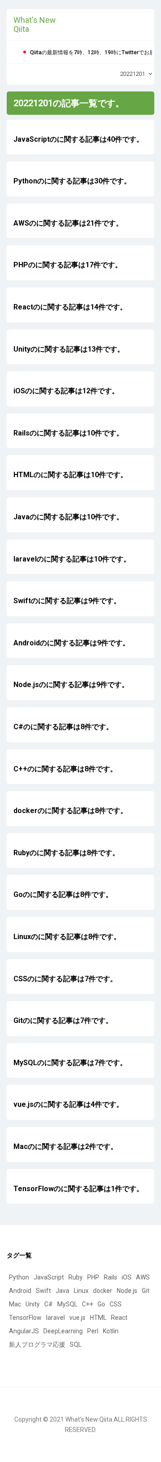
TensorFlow (25, 1317)
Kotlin (111, 1331)
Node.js (127, 1290)
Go (101, 1304)
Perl (92, 1331)
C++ (87, 1304)
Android (20, 1290)
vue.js (77, 1317)
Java (62, 1290)
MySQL (67, 1304)
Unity (32, 1304)
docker (102, 1290)
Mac (15, 1304)
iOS (126, 1277)
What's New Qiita (34, 24)
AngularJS (24, 1331)
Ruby (75, 1277)
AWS (143, 1277)
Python (19, 1277)
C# (48, 1304)
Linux (81, 1290)
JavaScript (49, 1277)
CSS (116, 1304)
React (119, 1317)
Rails (110, 1277)
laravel (55, 1317)
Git (145, 1290)
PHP (93, 1277)
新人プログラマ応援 (37, 1344)
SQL (75, 1344)
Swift (43, 1290)
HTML (98, 1317)
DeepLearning (63, 1331)
